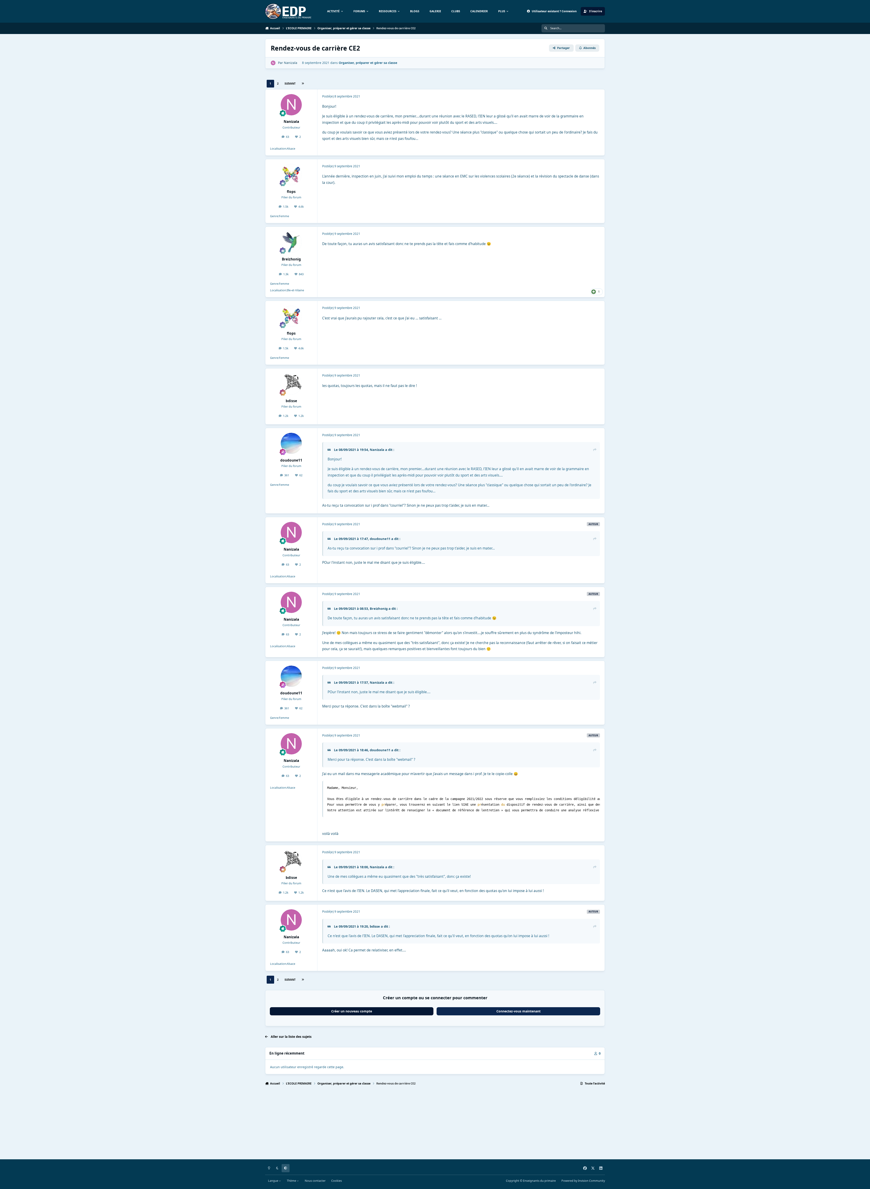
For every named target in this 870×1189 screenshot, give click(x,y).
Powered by (583, 1181)
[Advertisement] (401, 1124)
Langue (273, 1181)
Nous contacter (315, 1181)
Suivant (290, 83)
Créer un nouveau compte (351, 1011)
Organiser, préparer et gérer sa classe (368, 63)
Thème (292, 1181)
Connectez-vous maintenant (518, 1011)
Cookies (336, 1181)
